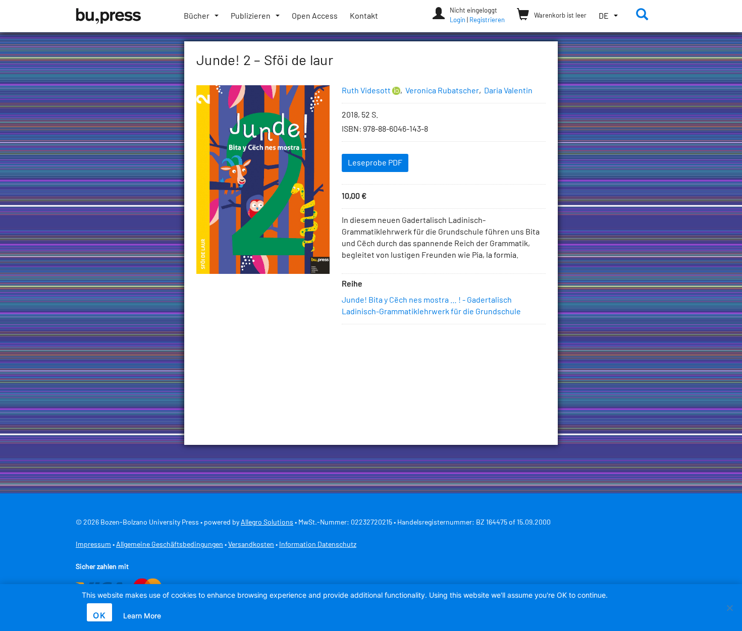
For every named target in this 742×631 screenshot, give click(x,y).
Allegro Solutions (267, 522)
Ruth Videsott (366, 91)
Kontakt (364, 16)
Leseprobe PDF (375, 163)
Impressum (93, 544)
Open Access (315, 16)
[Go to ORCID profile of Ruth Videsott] (396, 91)
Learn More (142, 615)
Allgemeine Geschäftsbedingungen (169, 544)
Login (457, 20)
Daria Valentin (508, 91)
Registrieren (487, 20)
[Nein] (729, 608)
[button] (608, 16)
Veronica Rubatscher (442, 91)
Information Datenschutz (317, 544)
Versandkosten (251, 544)
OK (99, 615)
